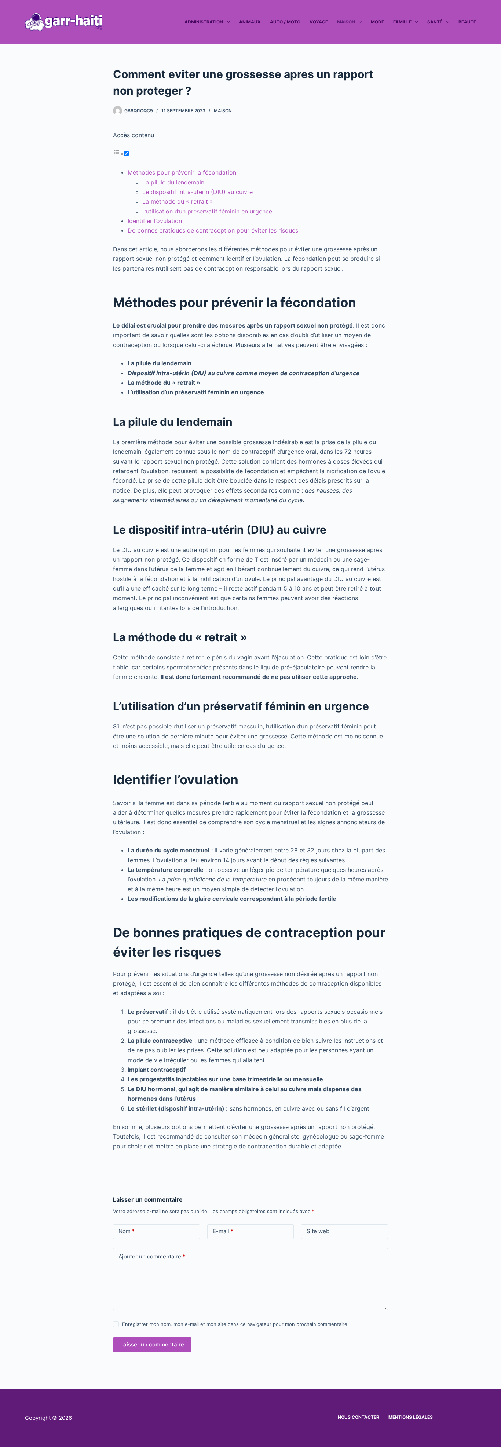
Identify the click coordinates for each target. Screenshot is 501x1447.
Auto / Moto (285, 22)
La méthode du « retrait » (177, 201)
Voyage (319, 22)
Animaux (250, 22)
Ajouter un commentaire (151, 1256)
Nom (126, 1231)
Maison (346, 22)
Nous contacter (358, 1417)
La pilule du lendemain (173, 182)
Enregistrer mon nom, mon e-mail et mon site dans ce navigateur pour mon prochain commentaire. (235, 1324)
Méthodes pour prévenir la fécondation (182, 172)
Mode (377, 22)
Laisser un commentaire (152, 1344)
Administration (203, 22)
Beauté (467, 22)
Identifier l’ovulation (155, 220)
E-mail (223, 1231)
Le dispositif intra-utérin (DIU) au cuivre (197, 192)
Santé (434, 22)
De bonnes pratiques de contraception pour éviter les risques (213, 230)
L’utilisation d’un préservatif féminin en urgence (207, 211)
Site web (318, 1231)
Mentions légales (410, 1417)
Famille (402, 22)
